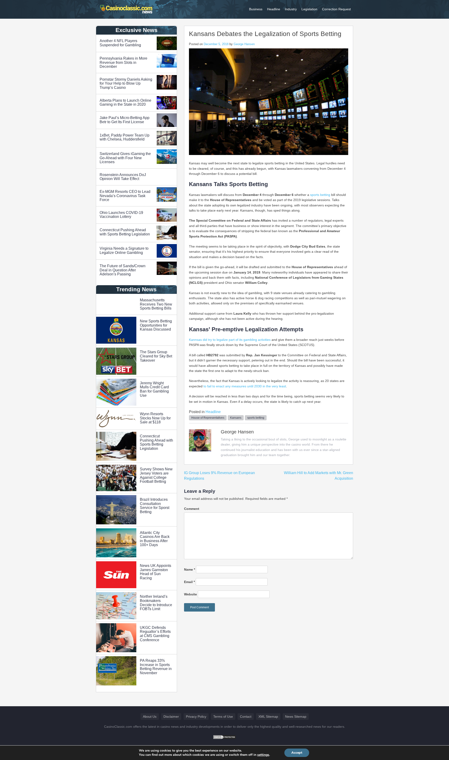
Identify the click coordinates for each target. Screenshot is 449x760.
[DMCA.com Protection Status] (224, 737)
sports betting (320, 195)
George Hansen (244, 44)
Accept (296, 752)
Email (189, 582)
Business (255, 9)
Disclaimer (171, 716)
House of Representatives (207, 417)
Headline (273, 9)
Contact (245, 716)
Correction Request (336, 9)
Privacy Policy (196, 716)
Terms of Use (223, 716)
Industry (291, 9)
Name (189, 569)
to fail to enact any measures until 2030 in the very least (244, 386)
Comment (191, 509)
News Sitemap (295, 716)
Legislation (309, 9)
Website (190, 594)
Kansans (235, 417)
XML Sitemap (268, 716)
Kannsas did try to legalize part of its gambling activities (230, 340)
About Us (149, 716)
